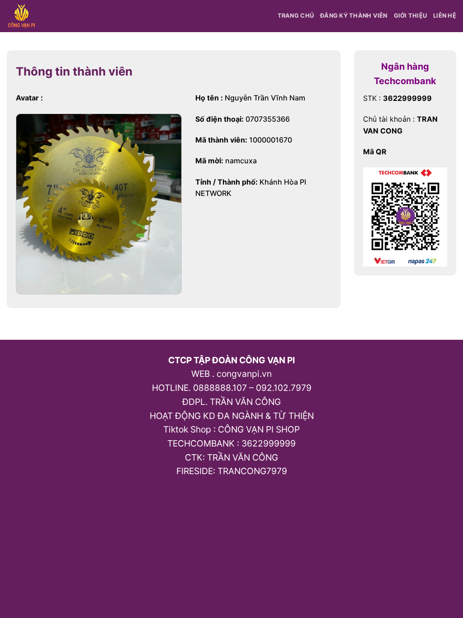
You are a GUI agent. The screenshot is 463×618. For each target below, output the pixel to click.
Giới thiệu (410, 15)
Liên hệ (444, 15)
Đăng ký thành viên (353, 15)
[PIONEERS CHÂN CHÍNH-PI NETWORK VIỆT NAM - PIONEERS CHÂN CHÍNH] (23, 16)
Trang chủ (296, 15)
